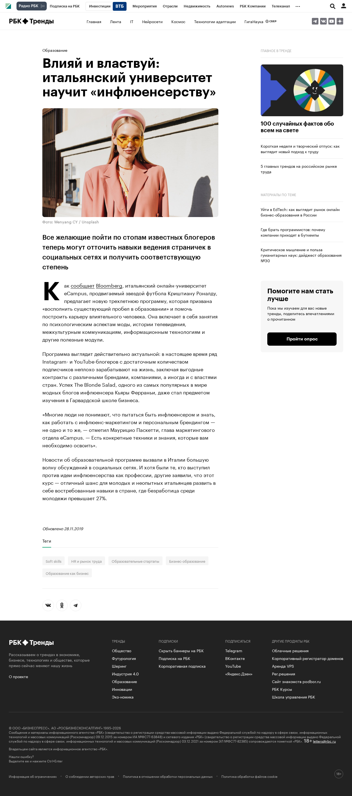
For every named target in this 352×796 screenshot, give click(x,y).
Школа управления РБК (293, 696)
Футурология (124, 658)
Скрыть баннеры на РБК (181, 650)
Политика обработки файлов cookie (249, 776)
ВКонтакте (235, 658)
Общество (121, 650)
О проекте (18, 676)
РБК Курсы (282, 689)
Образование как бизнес (67, 573)
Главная (94, 21)
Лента (115, 21)
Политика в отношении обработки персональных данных (168, 776)
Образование (54, 50)
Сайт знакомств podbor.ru (296, 681)
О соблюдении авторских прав (89, 776)
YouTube (233, 666)
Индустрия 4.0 (125, 673)
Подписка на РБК (174, 658)
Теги (46, 541)
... (297, 5)
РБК (15, 21)
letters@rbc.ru (324, 740)
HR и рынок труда (86, 561)
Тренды (41, 21)
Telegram (233, 650)
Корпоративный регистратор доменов (307, 658)
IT (131, 21)
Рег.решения (283, 673)
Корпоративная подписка (182, 666)
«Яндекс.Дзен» (238, 673)
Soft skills (53, 561)
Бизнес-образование (187, 561)
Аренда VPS (283, 666)
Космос (178, 21)
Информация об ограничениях (33, 776)
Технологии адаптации (215, 21)
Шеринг (119, 666)
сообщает (83, 285)
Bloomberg (109, 285)
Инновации (122, 689)
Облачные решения (290, 650)
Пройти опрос (302, 339)
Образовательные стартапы (135, 561)
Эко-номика (123, 696)
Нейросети (152, 21)
